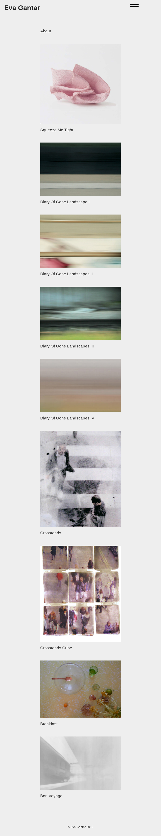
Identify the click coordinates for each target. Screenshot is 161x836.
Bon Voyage (51, 796)
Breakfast (48, 724)
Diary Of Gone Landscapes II (66, 274)
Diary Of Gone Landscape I (65, 202)
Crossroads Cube (56, 648)
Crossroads (50, 533)
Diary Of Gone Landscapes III (67, 346)
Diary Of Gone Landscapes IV (67, 418)
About (45, 31)
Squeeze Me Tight (56, 130)
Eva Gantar (22, 7)
